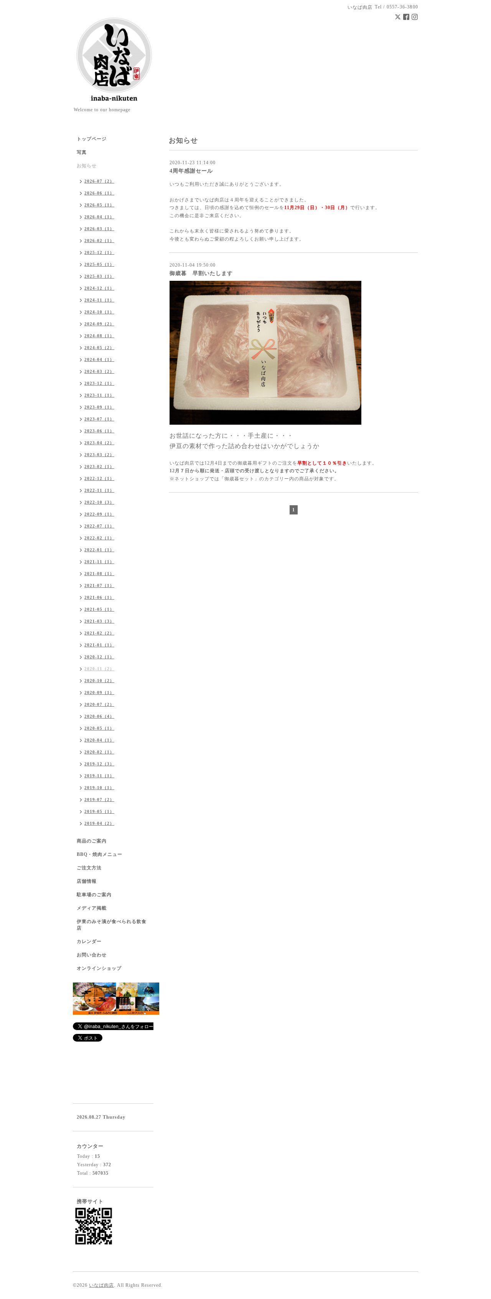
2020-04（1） (99, 740)
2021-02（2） (99, 633)
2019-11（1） (99, 775)
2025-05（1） (99, 264)
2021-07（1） (99, 585)
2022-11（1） (99, 490)
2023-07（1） (99, 419)
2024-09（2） (99, 323)
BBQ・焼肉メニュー (99, 854)
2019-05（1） (99, 811)
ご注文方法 (89, 867)
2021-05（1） (99, 609)
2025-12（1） (99, 252)
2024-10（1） (99, 312)
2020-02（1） (99, 752)
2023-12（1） (99, 383)
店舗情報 (87, 881)
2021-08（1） (99, 573)
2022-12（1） (99, 478)
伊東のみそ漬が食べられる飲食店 (112, 925)
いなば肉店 (101, 1285)
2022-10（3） (99, 502)
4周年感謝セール (191, 171)
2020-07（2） (99, 704)
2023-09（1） (99, 407)
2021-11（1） (99, 561)
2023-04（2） (99, 442)
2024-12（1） (99, 288)
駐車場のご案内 (94, 894)
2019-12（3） (99, 764)
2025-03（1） (99, 276)
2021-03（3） (99, 621)
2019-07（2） (99, 799)
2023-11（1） (99, 395)
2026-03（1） (99, 228)
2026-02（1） (99, 240)
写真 (82, 152)
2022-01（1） (99, 549)
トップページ (92, 139)
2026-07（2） (99, 181)
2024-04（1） (99, 359)
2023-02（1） (99, 466)
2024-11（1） (99, 300)
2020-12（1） (99, 656)
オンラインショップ (99, 968)
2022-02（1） (99, 538)
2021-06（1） (99, 597)
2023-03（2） (99, 454)
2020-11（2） (99, 668)
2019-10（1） (99, 787)
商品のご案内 (92, 841)
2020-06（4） (99, 716)
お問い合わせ (92, 955)
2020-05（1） (99, 728)
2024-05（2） (99, 347)
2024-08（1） (99, 335)
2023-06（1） (99, 431)
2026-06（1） (99, 193)
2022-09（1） (99, 514)
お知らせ (87, 165)
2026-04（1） (99, 216)
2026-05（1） (99, 205)
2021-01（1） (99, 645)
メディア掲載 (92, 908)
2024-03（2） (99, 371)
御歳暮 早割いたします (201, 273)
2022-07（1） (99, 526)
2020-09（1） (99, 692)
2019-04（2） (99, 823)
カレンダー (89, 941)
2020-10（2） (99, 680)
